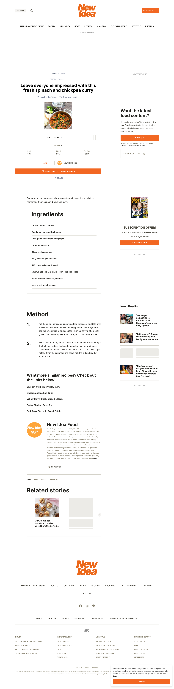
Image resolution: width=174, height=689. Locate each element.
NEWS (77, 26)
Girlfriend (139, 657)
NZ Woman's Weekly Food (107, 649)
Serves (57, 145)
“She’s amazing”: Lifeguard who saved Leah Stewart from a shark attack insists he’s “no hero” (146, 371)
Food (63, 74)
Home (54, 74)
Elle (136, 645)
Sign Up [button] (149, 10)
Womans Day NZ (64, 645)
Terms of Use (139, 145)
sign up (139, 138)
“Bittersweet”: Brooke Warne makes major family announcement (147, 337)
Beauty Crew (140, 653)
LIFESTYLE (136, 26)
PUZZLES (149, 26)
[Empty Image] (126, 353)
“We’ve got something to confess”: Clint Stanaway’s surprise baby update (146, 320)
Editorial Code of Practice (123, 619)
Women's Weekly (103, 641)
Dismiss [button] (142, 681)
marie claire (140, 641)
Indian (44, 479)
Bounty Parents (103, 657)
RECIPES (88, 26)
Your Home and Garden (26, 653)
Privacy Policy (126, 145)
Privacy (52, 619)
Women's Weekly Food (106, 645)
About (39, 619)
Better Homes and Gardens (28, 649)
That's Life (62, 657)
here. (95, 458)
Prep (30, 151)
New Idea (61, 653)
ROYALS (51, 26)
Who (59, 649)
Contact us (97, 619)
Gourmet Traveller (105, 653)
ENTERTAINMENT (119, 26)
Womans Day (63, 641)
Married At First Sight (32, 26)
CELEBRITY (65, 26)
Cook (58, 151)
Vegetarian (53, 479)
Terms (65, 619)
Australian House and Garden (29, 641)
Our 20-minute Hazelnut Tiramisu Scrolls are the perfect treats (46, 523)
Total (87, 151)
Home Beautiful (22, 645)
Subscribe (80, 619)
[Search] (31, 10)
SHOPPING (102, 26)
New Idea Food (70, 163)
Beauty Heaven (141, 649)
